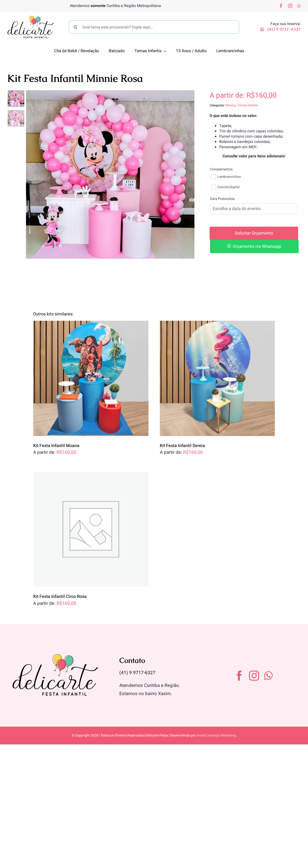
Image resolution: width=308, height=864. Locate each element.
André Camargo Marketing (216, 735)
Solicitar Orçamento (254, 233)
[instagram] (290, 6)
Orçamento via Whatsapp (257, 246)
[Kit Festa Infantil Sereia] (217, 378)
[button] (254, 246)
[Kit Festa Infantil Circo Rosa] (90, 529)
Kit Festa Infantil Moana (56, 445)
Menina (231, 105)
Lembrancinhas (229, 176)
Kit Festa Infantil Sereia (182, 445)
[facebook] (281, 6)
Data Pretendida (222, 199)
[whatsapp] (299, 6)
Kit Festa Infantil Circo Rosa (60, 596)
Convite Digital (228, 187)
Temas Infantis (247, 105)
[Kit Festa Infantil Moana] (90, 378)
